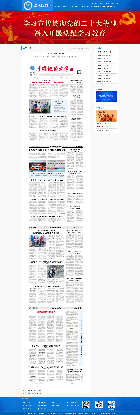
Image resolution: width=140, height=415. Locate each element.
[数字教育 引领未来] (106, 96)
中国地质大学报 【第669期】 (104, 71)
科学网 (57, 405)
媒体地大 (77, 6)
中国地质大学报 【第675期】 (104, 52)
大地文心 (115, 6)
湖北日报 (28, 408)
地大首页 (94, 3)
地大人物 (102, 6)
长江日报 (43, 408)
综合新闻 (70, 6)
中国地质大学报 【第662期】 (35, 393)
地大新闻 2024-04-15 (102, 127)
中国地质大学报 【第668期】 (104, 75)
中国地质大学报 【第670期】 (104, 68)
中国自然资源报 (74, 405)
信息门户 (101, 3)
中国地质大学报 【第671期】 (104, 65)
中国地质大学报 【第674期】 (104, 55)
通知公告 (83, 6)
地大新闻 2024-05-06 (102, 123)
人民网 (28, 402)
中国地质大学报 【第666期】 (104, 81)
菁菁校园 (109, 6)
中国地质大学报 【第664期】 (35, 390)
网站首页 (57, 6)
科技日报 (28, 405)
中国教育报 (73, 402)
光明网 (57, 402)
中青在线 (43, 405)
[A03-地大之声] (37, 6)
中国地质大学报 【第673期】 (104, 58)
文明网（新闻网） (110, 3)
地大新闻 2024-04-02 (102, 130)
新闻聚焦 (64, 6)
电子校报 (89, 6)
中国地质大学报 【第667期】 (104, 78)
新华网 (43, 402)
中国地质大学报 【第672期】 (104, 62)
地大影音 (96, 6)
